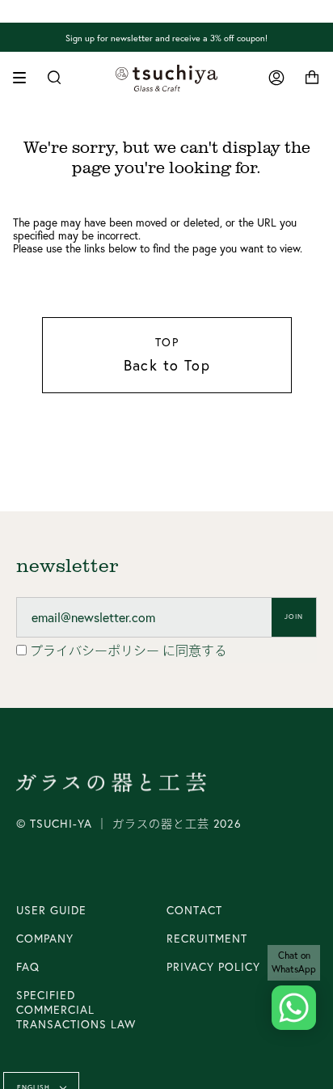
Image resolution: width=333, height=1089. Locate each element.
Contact (194, 910)
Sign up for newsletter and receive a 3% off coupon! (166, 37)
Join (294, 616)
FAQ (28, 967)
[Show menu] (25, 78)
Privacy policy (213, 967)
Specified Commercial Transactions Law (76, 1010)
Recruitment (206, 938)
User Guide (51, 910)
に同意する (128, 650)
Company (45, 938)
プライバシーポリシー (96, 650)
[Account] (276, 78)
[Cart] (312, 78)
